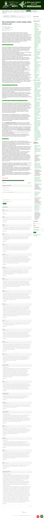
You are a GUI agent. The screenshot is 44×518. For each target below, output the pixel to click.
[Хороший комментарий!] (29, 209)
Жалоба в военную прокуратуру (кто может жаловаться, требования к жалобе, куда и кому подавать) (37, 165)
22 (8, 225)
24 (8, 210)
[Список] (13, 192)
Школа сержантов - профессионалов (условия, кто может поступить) (13, 180)
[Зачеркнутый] (8, 192)
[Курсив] (5, 192)
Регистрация (35, 235)
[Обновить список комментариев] (30, 207)
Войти (35, 232)
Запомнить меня (36, 227)
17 (8, 279)
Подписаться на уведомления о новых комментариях (7, 202)
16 (8, 291)
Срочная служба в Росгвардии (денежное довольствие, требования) (37, 127)
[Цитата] (12, 192)
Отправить (4, 203)
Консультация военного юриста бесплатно (24, 515)
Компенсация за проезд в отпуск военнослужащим (37, 93)
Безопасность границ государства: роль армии (37, 96)
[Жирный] (3, 192)
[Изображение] (9, 192)
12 (8, 342)
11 (8, 354)
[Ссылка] (11, 192)
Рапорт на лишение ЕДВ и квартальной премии (37, 99)
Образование (8, 28)
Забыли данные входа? (37, 234)
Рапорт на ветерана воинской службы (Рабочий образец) (37, 123)
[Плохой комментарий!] (30, 209)
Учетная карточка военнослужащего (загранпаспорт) (37, 103)
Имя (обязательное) (6, 187)
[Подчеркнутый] (6, 192)
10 (8, 365)
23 (8, 217)
